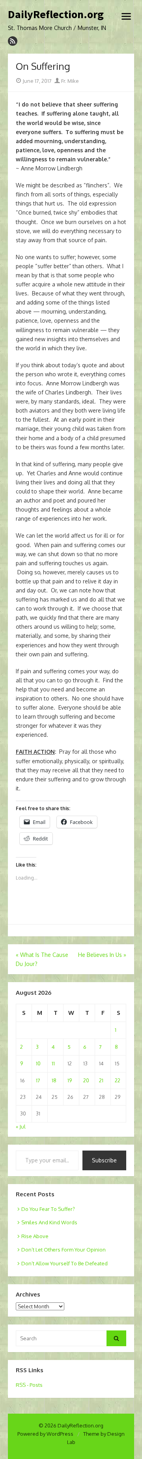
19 (69, 1080)
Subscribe (104, 1160)
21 (101, 1080)
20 (86, 1080)
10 (38, 1063)
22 (117, 1080)
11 (53, 1063)
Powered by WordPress (45, 1434)
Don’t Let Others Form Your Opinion (63, 1249)
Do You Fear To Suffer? (48, 1209)
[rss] (12, 41)
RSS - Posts (29, 1385)
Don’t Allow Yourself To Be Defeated (64, 1263)
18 (54, 1080)
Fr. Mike (69, 81)
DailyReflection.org (56, 14)
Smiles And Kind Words (49, 1222)
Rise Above (35, 1236)
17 (38, 1080)
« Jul (21, 1126)
